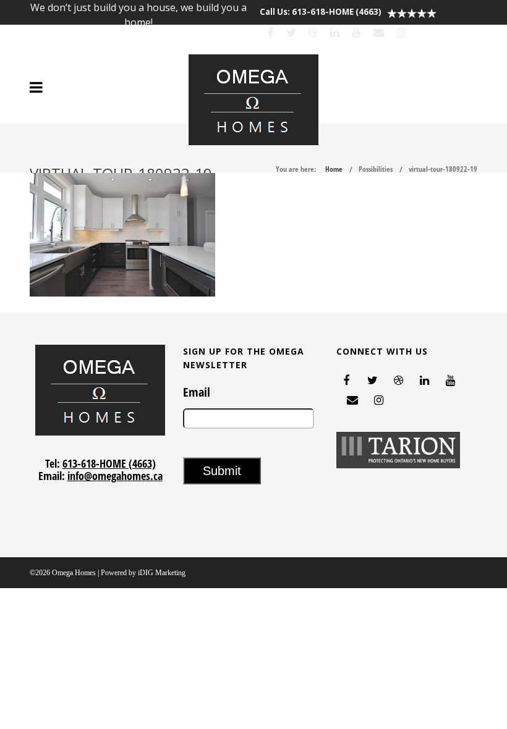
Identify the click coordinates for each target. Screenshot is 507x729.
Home (334, 169)
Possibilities (376, 169)
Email (196, 392)
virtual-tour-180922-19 (443, 169)
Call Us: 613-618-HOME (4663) (320, 11)
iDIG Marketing (161, 572)
